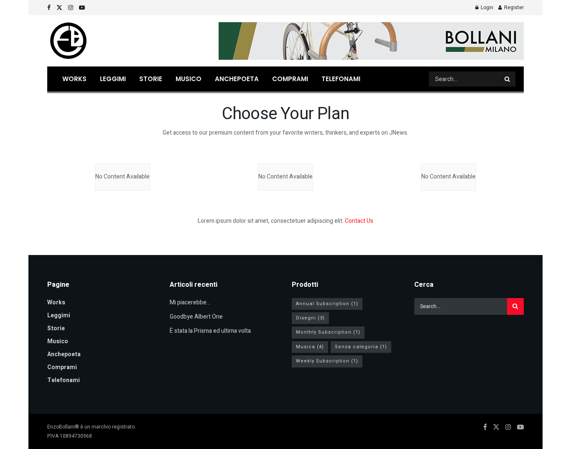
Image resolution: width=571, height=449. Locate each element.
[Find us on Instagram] (70, 7)
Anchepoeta (237, 78)
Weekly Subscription (327, 361)
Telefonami (340, 78)
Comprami (290, 78)
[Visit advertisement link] (371, 41)
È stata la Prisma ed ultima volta (210, 331)
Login (486, 7)
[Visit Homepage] (68, 41)
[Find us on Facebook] (49, 7)
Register (513, 7)
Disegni (310, 317)
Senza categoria (361, 346)
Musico (188, 78)
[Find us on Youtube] (82, 7)
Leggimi (113, 78)
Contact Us (359, 221)
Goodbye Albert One (196, 316)
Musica (310, 346)
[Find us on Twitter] (59, 7)
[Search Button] (507, 79)
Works (74, 78)
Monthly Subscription (328, 332)
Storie (150, 78)
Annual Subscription (327, 303)
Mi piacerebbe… (190, 302)
